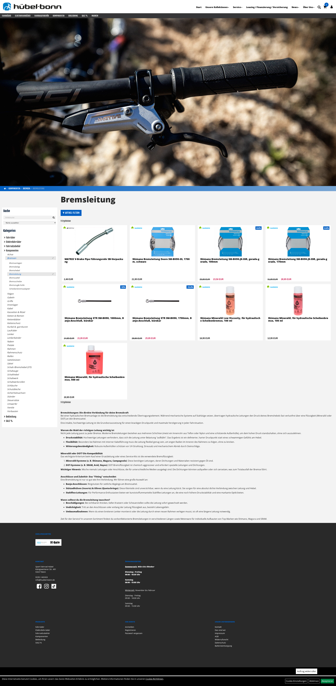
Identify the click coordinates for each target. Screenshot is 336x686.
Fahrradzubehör (41, 15)
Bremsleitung (38, 188)
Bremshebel (14, 270)
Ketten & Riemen (15, 315)
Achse (10, 254)
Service (237, 7)
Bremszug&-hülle (16, 285)
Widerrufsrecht (221, 639)
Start (198, 7)
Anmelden (129, 627)
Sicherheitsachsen (16, 392)
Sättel (10, 363)
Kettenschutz (13, 323)
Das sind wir (220, 630)
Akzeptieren (327, 681)
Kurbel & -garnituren (17, 326)
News (295, 7)
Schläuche (12, 385)
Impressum (220, 633)
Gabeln (10, 297)
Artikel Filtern (72, 212)
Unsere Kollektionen (216, 7)
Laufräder (12, 330)
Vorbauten (12, 411)
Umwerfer (12, 403)
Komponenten (58, 15)
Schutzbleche (13, 389)
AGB (217, 636)
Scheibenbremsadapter (19, 288)
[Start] (5, 188)
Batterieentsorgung (223, 646)
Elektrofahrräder (22, 15)
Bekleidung (73, 15)
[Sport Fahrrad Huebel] (32, 6)
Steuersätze (13, 400)
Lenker (10, 334)
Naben (10, 341)
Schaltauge (12, 370)
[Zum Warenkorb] (325, 7)
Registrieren (130, 630)
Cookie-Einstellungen (296, 681)
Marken (95, 15)
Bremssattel (14, 277)
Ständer (11, 396)
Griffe (10, 301)
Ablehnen (314, 681)
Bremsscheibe (15, 281)
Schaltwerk (12, 378)
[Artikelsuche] (319, 7)
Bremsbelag (14, 266)
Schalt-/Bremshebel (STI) (19, 367)
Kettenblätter (13, 319)
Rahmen (11, 348)
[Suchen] (53, 217)
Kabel (10, 308)
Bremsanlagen (15, 263)
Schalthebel (13, 374)
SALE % (85, 15)
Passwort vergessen (133, 633)
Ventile (10, 407)
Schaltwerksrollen (16, 381)
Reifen (10, 356)
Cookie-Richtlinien (154, 678)
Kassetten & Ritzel (16, 312)
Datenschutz (220, 642)
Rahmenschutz (14, 352)
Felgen (10, 293)
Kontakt (218, 627)
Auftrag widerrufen (306, 671)
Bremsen (26, 188)
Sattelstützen (13, 359)
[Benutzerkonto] (331, 7)
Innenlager (12, 304)
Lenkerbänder (14, 337)
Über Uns (308, 7)
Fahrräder (6, 15)
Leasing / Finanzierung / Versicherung (267, 7)
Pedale (10, 345)
